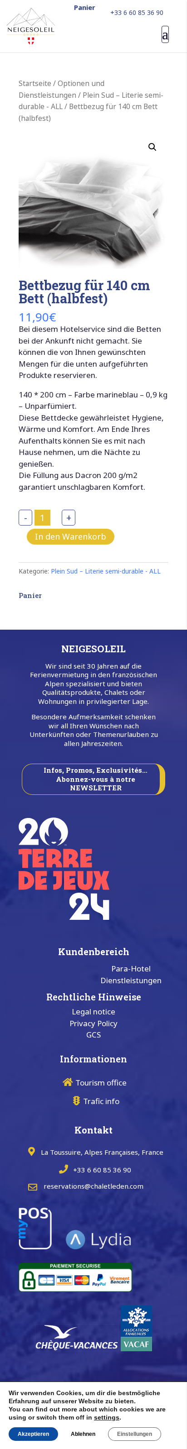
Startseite (35, 83)
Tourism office (101, 1082)
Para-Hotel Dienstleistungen (131, 974)
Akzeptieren (33, 1434)
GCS (93, 1034)
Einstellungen (134, 1434)
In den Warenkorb (70, 536)
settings (106, 1417)
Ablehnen (83, 1434)
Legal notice (93, 1011)
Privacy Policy (93, 1023)
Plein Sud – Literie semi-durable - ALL (106, 571)
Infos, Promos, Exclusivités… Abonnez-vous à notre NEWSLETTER (96, 778)
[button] (152, 147)
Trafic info (101, 1101)
